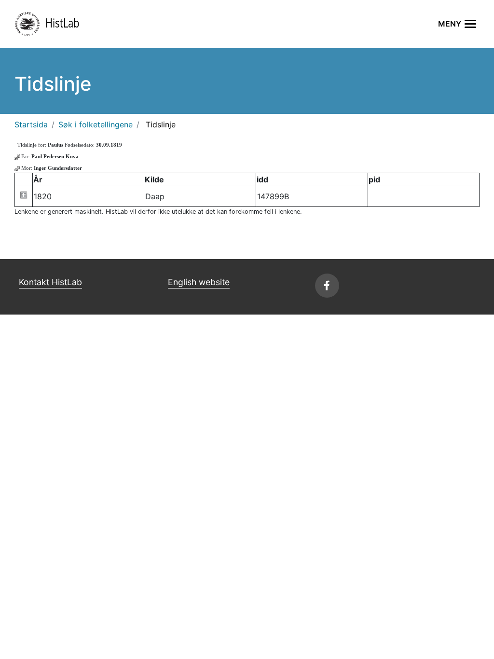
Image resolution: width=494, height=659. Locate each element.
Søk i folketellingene (95, 124)
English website (199, 282)
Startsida (31, 124)
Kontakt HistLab (50, 282)
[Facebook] (327, 286)
